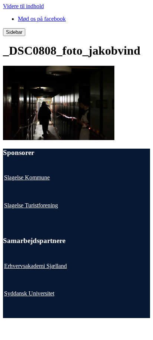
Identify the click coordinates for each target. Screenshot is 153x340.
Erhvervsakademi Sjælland (35, 266)
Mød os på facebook (42, 19)
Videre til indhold (23, 6)
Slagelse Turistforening (31, 205)
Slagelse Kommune (27, 177)
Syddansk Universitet (29, 293)
